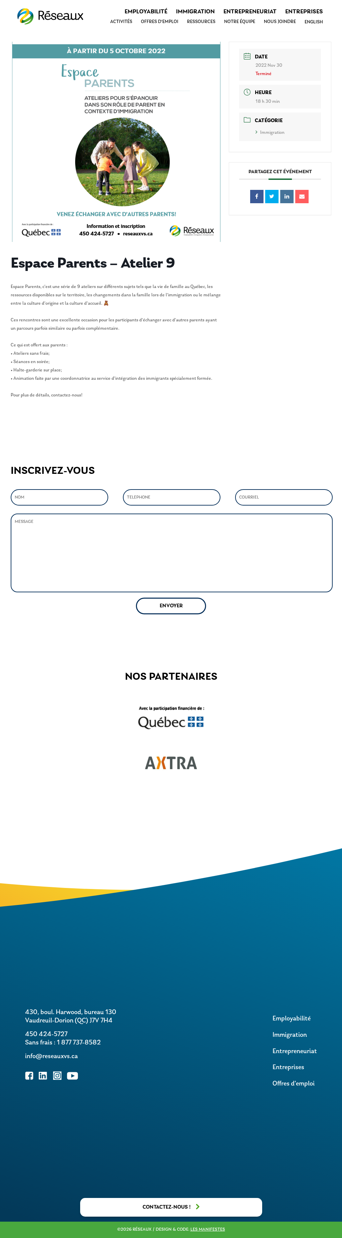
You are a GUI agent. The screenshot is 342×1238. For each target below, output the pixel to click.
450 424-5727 (46, 1034)
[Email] (302, 196)
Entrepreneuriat (250, 12)
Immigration (195, 12)
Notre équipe (239, 21)
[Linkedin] (287, 196)
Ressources (201, 21)
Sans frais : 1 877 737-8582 (63, 1042)
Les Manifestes (207, 1229)
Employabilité (146, 12)
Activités (121, 21)
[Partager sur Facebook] (257, 196)
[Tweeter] (272, 196)
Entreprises (304, 12)
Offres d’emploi (159, 21)
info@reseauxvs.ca (51, 1056)
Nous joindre (280, 21)
